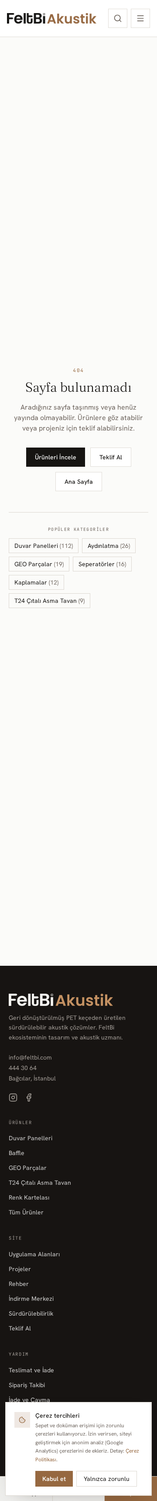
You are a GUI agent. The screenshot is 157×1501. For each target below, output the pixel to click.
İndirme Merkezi (31, 1299)
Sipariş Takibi (27, 1385)
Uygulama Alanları (34, 1254)
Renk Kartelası (29, 1197)
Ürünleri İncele (55, 457)
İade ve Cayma (29, 1400)
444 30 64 (23, 1068)
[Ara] (117, 18)
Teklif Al (110, 457)
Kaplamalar (36, 582)
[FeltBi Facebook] (28, 1097)
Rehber (19, 1284)
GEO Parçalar (39, 564)
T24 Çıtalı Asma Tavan (49, 601)
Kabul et (54, 1479)
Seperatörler (102, 564)
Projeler (20, 1269)
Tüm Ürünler (26, 1212)
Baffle (16, 1153)
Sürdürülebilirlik (31, 1313)
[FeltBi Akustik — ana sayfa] (51, 18)
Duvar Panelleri (43, 546)
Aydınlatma (109, 546)
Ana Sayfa (79, 482)
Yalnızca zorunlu (107, 1479)
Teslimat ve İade (31, 1370)
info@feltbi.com (30, 1057)
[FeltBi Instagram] (13, 1097)
